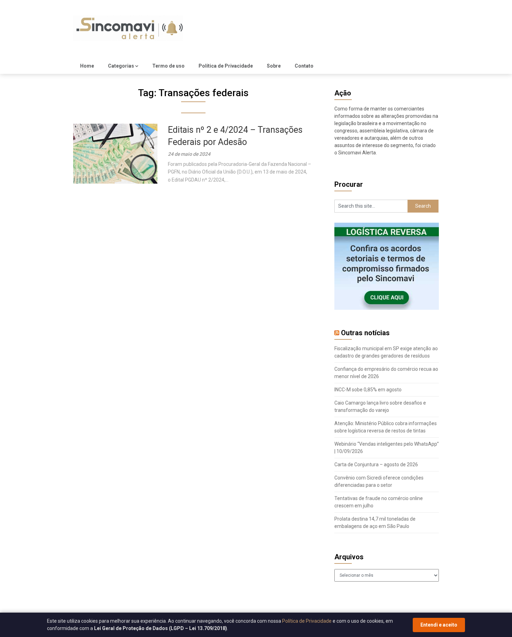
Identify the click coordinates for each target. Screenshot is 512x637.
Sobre (274, 66)
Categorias (121, 66)
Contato (304, 66)
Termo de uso (168, 66)
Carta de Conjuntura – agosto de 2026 (376, 464)
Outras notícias (365, 333)
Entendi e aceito (438, 625)
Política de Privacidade (226, 66)
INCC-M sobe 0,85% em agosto (368, 389)
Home (87, 66)
